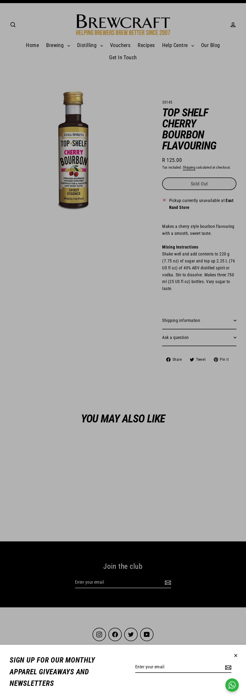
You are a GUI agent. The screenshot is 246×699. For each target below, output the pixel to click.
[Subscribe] (227, 667)
